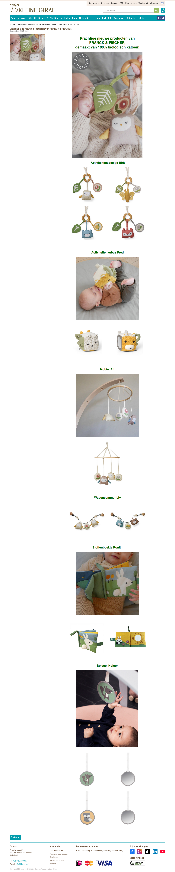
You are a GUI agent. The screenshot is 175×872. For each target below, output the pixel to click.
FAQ (121, 3)
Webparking (45, 869)
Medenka (65, 18)
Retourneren (131, 3)
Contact (114, 3)
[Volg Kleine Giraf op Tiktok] (146, 851)
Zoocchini (119, 18)
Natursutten (85, 18)
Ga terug (15, 837)
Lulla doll (106, 18)
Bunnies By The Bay (48, 18)
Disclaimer (54, 857)
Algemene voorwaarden (59, 854)
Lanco (97, 18)
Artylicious (53, 869)
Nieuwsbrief (93, 3)
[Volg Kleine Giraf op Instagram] (138, 851)
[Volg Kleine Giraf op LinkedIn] (154, 851)
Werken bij (143, 3)
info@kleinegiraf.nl (23, 864)
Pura (74, 18)
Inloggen (154, 3)
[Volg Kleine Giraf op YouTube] (161, 851)
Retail (161, 18)
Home (12, 24)
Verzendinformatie (57, 860)
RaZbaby (130, 18)
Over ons (105, 3)
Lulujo (141, 18)
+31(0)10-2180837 (20, 861)
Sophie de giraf (18, 18)
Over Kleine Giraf (56, 851)
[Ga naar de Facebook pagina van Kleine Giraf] (132, 851)
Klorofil (32, 18)
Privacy (53, 864)
